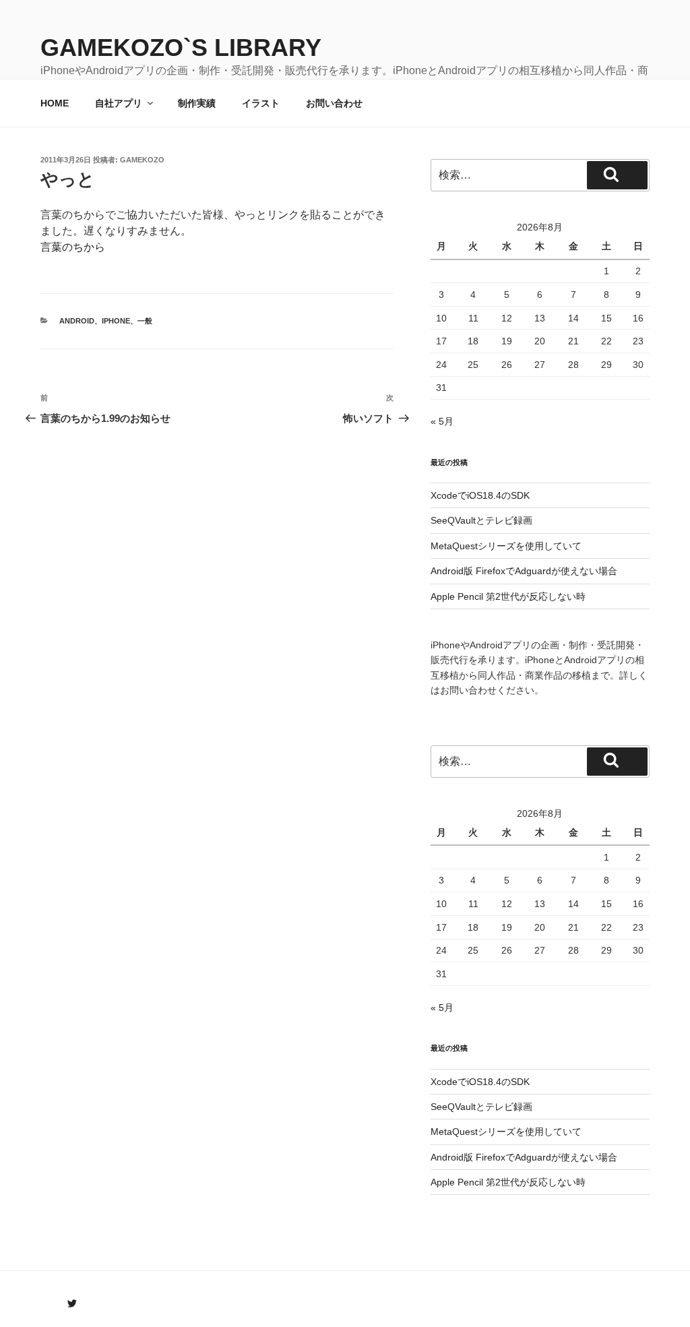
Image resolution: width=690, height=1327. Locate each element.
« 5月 (442, 421)
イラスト (261, 103)
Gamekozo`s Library (180, 47)
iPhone (116, 321)
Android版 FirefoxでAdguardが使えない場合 (524, 570)
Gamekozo (142, 160)
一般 (144, 321)
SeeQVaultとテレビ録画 (481, 520)
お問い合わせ (334, 103)
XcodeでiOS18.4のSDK (480, 495)
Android (76, 321)
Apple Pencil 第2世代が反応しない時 (508, 596)
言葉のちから (72, 247)
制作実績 (197, 103)
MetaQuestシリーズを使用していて (506, 546)
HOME (54, 103)
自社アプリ (118, 103)
